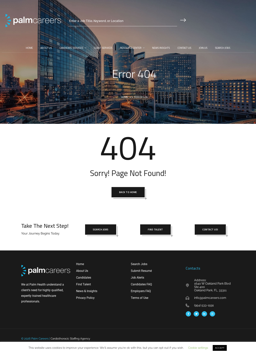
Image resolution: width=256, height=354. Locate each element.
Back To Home (128, 192)
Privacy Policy (85, 298)
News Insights (161, 48)
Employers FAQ (141, 291)
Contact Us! (210, 229)
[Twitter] (196, 314)
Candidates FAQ (141, 284)
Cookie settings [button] (198, 347)
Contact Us (184, 48)
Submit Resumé (141, 271)
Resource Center (130, 48)
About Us (46, 48)
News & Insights (86, 291)
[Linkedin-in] (204, 314)
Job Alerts (137, 277)
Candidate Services (71, 48)
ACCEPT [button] (220, 347)
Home (29, 48)
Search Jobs (222, 48)
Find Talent (155, 229)
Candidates (83, 277)
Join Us (203, 48)
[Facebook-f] (188, 314)
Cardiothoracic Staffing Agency (70, 338)
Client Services (103, 48)
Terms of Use (139, 298)
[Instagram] (212, 314)
